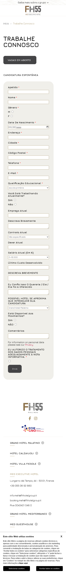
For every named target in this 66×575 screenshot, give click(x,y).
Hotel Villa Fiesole (23, 463)
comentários (16, 330)
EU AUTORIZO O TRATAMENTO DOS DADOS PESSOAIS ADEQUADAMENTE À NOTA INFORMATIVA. (26, 353)
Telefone (14, 163)
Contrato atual (17, 232)
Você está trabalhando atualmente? (23, 194)
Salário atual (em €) (21, 252)
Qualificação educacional (25, 183)
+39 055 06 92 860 (21, 485)
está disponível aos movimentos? (20, 314)
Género (13, 107)
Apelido (13, 87)
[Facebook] (30, 418)
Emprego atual (17, 210)
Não (10, 204)
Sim (10, 200)
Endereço (15, 132)
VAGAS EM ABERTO (19, 60)
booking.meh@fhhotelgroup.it (25, 500)
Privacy (29, 344)
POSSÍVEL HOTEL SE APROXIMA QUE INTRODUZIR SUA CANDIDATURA (27, 301)
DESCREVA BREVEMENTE (23, 273)
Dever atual (15, 242)
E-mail (13, 173)
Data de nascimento (22, 122)
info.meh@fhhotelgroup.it (23, 495)
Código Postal (18, 153)
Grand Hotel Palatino (25, 443)
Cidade (13, 142)
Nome (12, 97)
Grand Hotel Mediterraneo (28, 514)
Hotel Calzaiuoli (22, 453)
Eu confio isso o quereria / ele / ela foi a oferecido (28, 285)
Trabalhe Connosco (23, 23)
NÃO (10, 324)
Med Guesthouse (21, 524)
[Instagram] (35, 418)
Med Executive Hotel (24, 474)
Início (6, 23)
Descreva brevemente (22, 221)
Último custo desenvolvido (25, 262)
